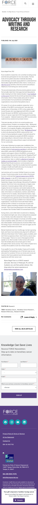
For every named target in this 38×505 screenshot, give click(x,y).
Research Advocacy (7, 311)
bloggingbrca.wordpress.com (13, 269)
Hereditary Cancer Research (25, 309)
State (3, 369)
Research (12, 306)
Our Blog (9, 11)
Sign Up (19, 395)
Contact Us (6, 441)
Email (3, 376)
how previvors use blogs (19, 149)
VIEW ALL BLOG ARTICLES (24, 329)
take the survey (5, 84)
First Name (4, 361)
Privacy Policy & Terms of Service (14, 434)
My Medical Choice (30, 130)
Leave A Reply (29, 317)
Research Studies (19, 311)
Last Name (23, 361)
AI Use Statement (8, 437)
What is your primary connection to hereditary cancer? (17, 384)
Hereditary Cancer (10, 309)
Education (4, 11)
